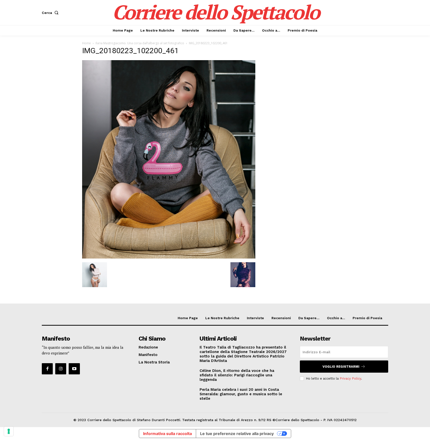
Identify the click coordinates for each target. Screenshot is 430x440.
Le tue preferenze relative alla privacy (237, 433)
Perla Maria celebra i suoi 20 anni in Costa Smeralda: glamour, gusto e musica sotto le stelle (241, 394)
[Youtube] (74, 368)
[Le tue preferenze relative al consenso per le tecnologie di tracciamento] (8, 431)
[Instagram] (60, 368)
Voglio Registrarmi (340, 366)
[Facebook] (47, 368)
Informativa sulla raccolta (167, 433)
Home (86, 43)
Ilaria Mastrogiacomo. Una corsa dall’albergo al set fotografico (140, 43)
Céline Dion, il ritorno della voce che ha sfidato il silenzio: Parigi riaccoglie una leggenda (237, 375)
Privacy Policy (350, 378)
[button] (51, 12)
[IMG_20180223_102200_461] (168, 257)
